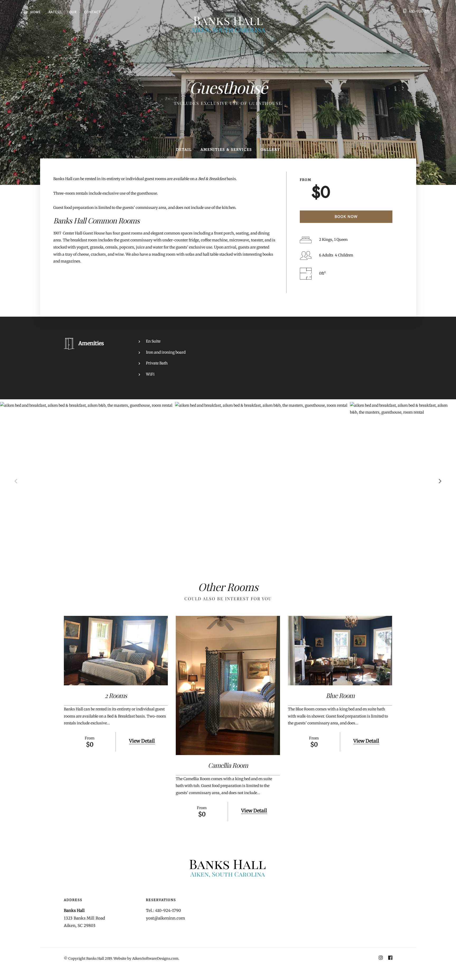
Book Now (346, 216)
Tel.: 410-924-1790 (163, 910)
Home (35, 12)
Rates (54, 12)
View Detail (142, 741)
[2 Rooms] (116, 650)
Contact (92, 12)
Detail (184, 149)
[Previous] (16, 481)
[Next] (439, 481)
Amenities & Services (226, 149)
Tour (72, 12)
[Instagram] (381, 958)
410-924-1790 (420, 11)
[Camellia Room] (228, 685)
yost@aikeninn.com (165, 918)
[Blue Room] (340, 650)
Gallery (270, 149)
